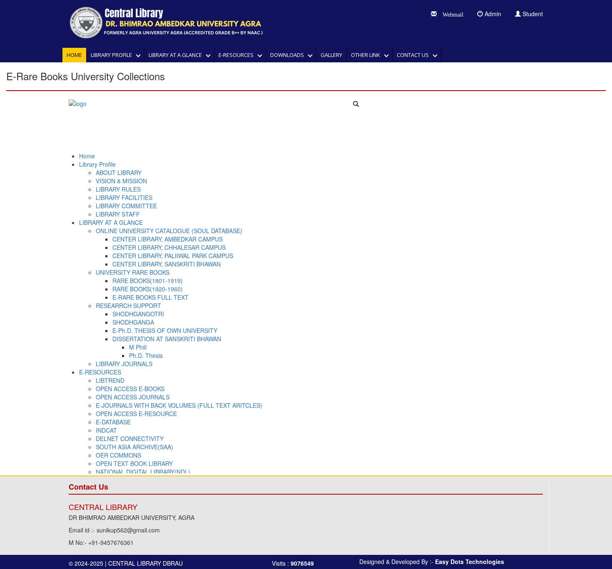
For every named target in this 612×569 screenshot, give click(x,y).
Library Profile (113, 55)
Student (532, 14)
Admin (492, 14)
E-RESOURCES (238, 55)
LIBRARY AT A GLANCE (177, 55)
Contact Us (415, 55)
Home (74, 55)
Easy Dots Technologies (469, 561)
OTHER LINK (367, 55)
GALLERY (331, 55)
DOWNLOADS (289, 55)
